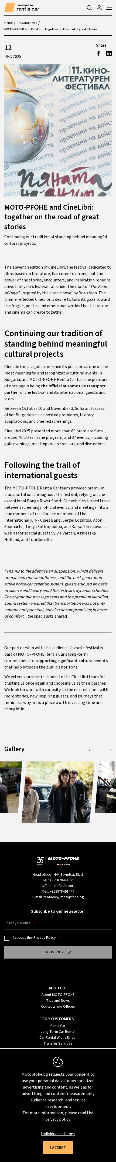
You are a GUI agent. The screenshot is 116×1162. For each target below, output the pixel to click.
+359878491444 (62, 891)
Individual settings (58, 1134)
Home (8, 23)
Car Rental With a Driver (58, 1038)
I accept (58, 1147)
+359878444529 (62, 880)
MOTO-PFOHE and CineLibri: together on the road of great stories (50, 29)
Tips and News (27, 23)
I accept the (34, 938)
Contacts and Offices (58, 1006)
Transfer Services (58, 1043)
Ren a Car (58, 1026)
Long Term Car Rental (58, 1032)
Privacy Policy (44, 937)
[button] (93, 750)
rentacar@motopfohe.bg (63, 897)
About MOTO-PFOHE (58, 995)
